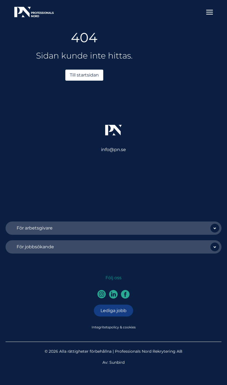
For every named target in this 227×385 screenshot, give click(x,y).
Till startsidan (84, 75)
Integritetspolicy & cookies (114, 327)
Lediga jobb (113, 310)
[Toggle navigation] (209, 11)
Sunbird (117, 362)
